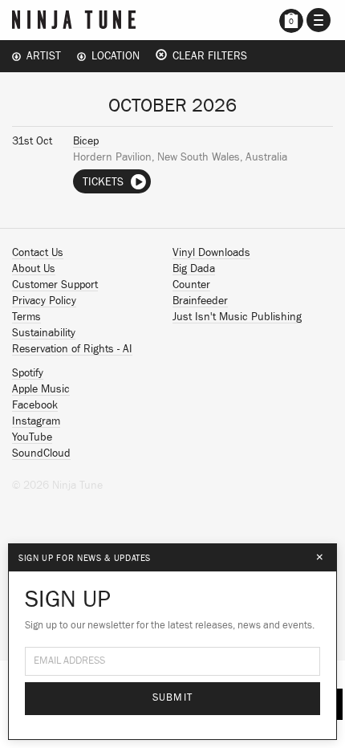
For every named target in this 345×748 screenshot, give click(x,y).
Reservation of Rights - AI (72, 349)
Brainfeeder (200, 301)
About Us (33, 268)
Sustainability (43, 333)
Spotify (27, 373)
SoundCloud (41, 453)
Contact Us (37, 252)
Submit (172, 698)
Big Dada (193, 268)
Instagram (36, 421)
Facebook (35, 405)
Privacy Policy (44, 301)
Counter (191, 285)
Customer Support (55, 285)
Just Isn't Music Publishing (237, 317)
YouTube (32, 437)
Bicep (86, 141)
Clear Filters (207, 56)
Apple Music (41, 389)
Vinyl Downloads (211, 252)
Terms (26, 317)
